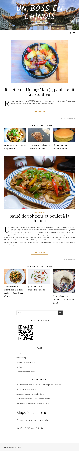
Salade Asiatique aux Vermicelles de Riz (30, 394)
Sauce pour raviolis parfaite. (26, 389)
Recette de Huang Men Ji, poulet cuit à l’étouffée (39, 92)
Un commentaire (69, 260)
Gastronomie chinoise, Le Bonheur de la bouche (33, 399)
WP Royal (18, 447)
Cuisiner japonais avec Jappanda (32, 420)
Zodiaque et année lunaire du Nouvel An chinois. (33, 403)
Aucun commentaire (68, 118)
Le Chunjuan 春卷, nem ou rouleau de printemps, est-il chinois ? (38, 385)
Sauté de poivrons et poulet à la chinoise (39, 218)
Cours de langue (22, 357)
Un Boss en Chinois (39, 13)
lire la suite (39, 111)
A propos (19, 353)
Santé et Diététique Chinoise (30, 428)
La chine (19, 367)
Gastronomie (39, 86)
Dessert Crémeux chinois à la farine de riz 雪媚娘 (63, 299)
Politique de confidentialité (25, 372)
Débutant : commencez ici (25, 362)
